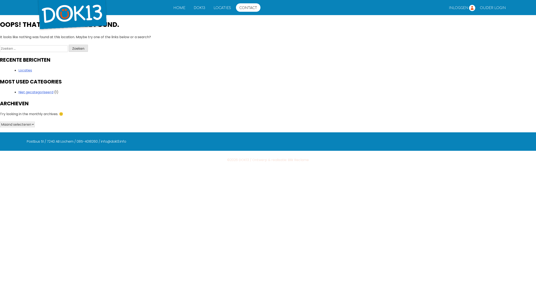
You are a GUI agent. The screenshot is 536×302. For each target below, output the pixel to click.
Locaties (222, 8)
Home (179, 8)
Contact (248, 8)
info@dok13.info (113, 141)
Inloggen (458, 8)
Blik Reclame (298, 160)
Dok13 (199, 8)
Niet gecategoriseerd (35, 92)
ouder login (493, 8)
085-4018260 (87, 141)
